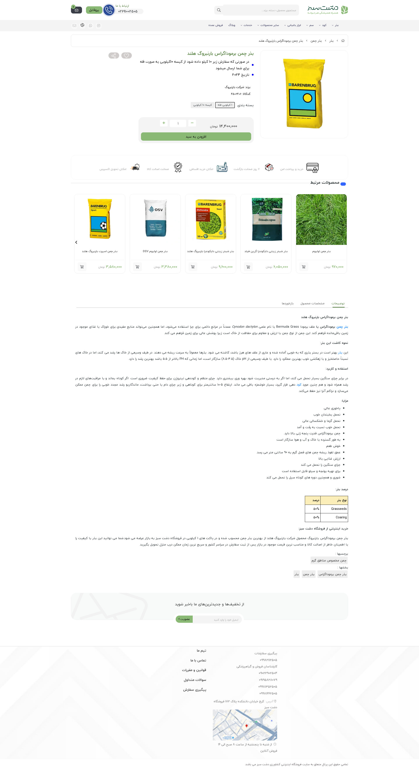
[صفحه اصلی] (343, 40)
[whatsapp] (90, 26)
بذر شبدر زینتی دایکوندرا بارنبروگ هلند (210, 251)
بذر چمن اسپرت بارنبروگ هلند (99, 251)
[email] (74, 26)
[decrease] (192, 123)
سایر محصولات (270, 25)
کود (324, 25)
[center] (218, 10)
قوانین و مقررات (194, 670)
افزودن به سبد (196, 136)
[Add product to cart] (303, 266)
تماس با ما (198, 660)
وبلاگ (231, 25)
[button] (248, 266)
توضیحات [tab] (338, 303)
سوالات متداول (195, 680)
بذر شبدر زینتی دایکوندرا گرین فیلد (266, 251)
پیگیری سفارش (194, 690)
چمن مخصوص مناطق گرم (329, 560)
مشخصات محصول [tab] (313, 303)
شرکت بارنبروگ (234, 87)
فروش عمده (215, 25)
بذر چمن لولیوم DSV (155, 251)
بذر (336, 25)
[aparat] (82, 25)
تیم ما (201, 650)
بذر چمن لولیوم (321, 251)
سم (311, 25)
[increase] (164, 123)
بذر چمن (316, 40)
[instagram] (98, 26)
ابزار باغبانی (294, 25)
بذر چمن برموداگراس (333, 574)
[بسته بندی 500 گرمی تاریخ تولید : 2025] (266, 219)
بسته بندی (245, 105)
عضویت (185, 619)
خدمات (248, 25)
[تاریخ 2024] (210, 219)
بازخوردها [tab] (288, 303)
